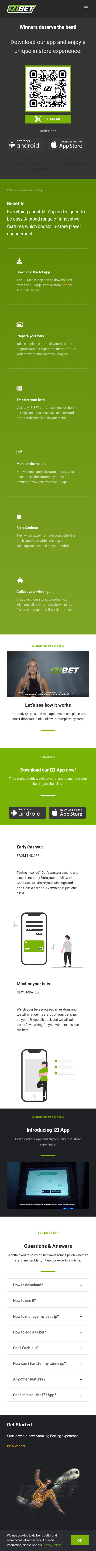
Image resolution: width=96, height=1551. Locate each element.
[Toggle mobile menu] (86, 7)
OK (79, 1540)
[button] (48, 1285)
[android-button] (26, 140)
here (65, 285)
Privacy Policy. (52, 1545)
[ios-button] (67, 140)
